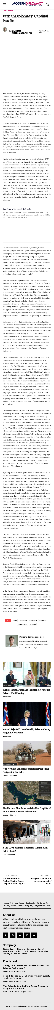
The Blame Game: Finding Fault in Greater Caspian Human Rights (14, 881)
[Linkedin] (23, 40)
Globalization (22, 624)
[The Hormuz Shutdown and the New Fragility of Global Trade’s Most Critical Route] (27, 793)
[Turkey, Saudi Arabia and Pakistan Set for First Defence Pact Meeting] (27, 674)
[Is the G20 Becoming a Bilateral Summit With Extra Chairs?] (27, 832)
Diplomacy (8, 10)
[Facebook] (5, 40)
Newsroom (7, 697)
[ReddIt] (29, 40)
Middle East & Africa (10, 764)
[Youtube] (34, 935)
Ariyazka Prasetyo (10, 775)
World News (7, 685)
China (15, 620)
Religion (33, 624)
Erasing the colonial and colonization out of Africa (39, 881)
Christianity (23, 620)
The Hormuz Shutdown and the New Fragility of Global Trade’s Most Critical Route (27, 810)
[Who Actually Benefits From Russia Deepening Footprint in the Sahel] (27, 753)
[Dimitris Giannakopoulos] (5, 29)
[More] (41, 40)
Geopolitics (43, 620)
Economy (6, 843)
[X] (11, 40)
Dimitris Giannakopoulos (22, 32)
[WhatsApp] (17, 40)
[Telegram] (35, 40)
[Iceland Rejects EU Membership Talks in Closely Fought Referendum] (27, 714)
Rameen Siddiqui (9, 815)
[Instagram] (12, 935)
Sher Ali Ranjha (9, 854)
